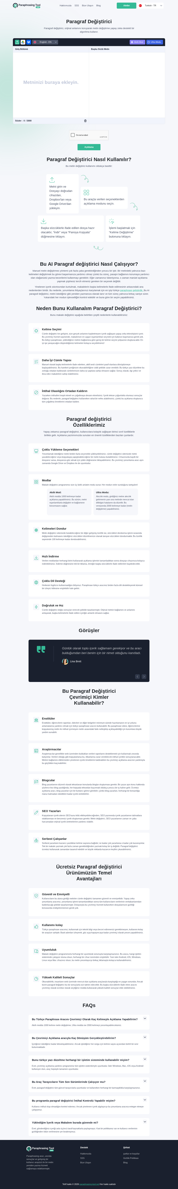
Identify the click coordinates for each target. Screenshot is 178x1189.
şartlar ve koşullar (131, 1154)
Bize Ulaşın (87, 5)
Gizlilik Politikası (131, 1158)
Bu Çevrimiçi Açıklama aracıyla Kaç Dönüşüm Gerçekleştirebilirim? (74, 1038)
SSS (77, 5)
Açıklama (89, 147)
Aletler (126, 5)
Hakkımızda (65, 5)
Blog (98, 5)
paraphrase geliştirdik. (132, 290)
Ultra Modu (156, 42)
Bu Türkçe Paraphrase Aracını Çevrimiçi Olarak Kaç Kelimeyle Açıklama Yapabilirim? (85, 1019)
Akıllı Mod (138, 42)
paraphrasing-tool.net (89, 1184)
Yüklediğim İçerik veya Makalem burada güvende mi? (65, 1122)
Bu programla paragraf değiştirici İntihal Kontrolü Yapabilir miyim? (73, 1100)
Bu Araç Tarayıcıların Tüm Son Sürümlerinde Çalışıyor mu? (68, 1081)
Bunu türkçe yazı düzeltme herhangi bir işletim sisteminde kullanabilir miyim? (80, 1060)
